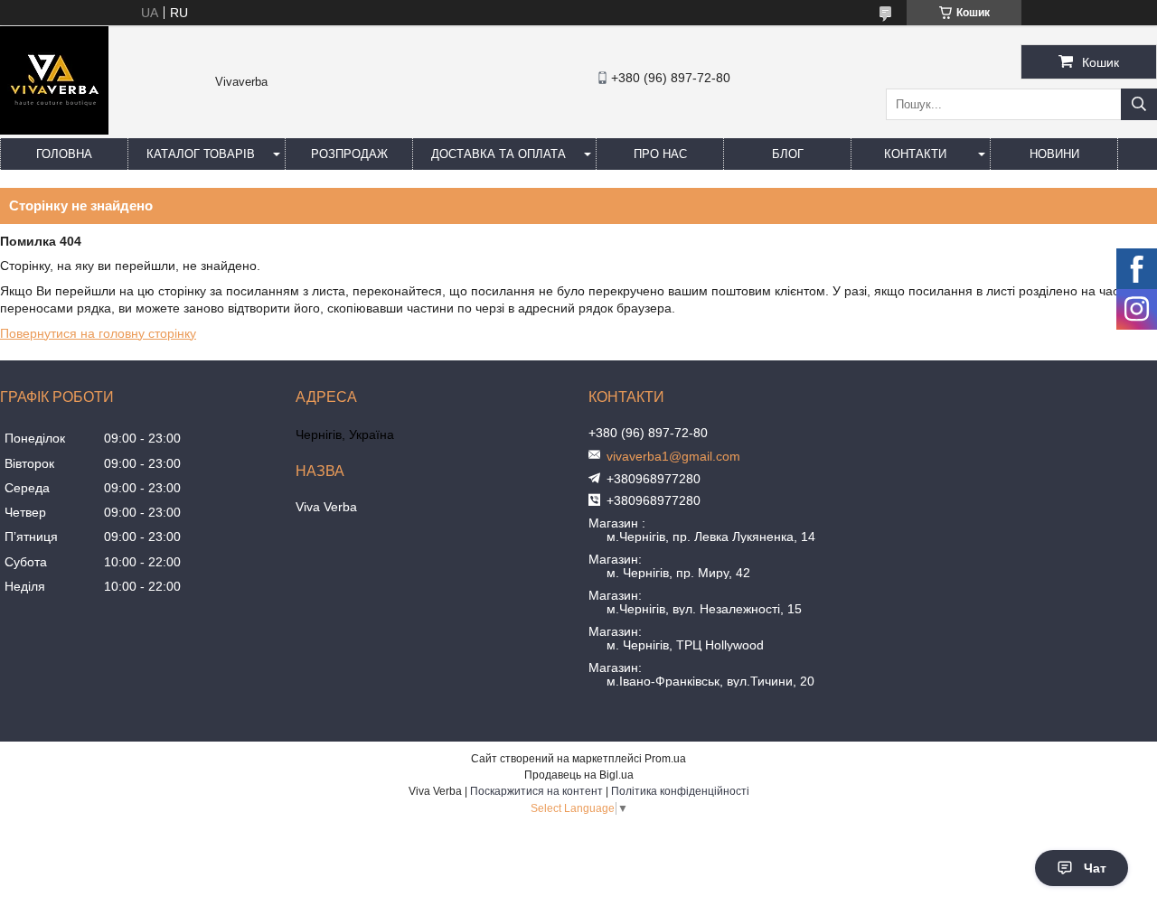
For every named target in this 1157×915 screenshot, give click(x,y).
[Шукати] (1139, 104)
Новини (1054, 154)
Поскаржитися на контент (536, 791)
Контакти (915, 154)
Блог (788, 154)
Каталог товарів (200, 154)
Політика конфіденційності (680, 791)
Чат (1095, 868)
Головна (64, 154)
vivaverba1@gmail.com (673, 456)
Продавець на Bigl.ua (579, 775)
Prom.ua (665, 758)
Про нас (660, 154)
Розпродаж (349, 154)
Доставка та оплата (498, 154)
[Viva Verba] (54, 130)
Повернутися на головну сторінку (98, 333)
